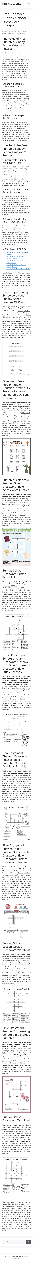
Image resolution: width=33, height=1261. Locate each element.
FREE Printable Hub (11, 4)
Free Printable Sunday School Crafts (18, 269)
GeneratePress (16, 1258)
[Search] (28, 1242)
